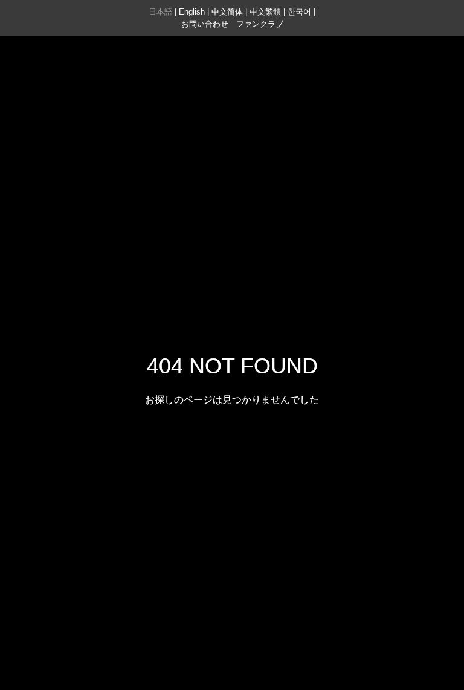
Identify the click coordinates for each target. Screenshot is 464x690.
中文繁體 (265, 11)
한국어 (299, 11)
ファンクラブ (259, 23)
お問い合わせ (204, 23)
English (192, 11)
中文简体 (227, 11)
